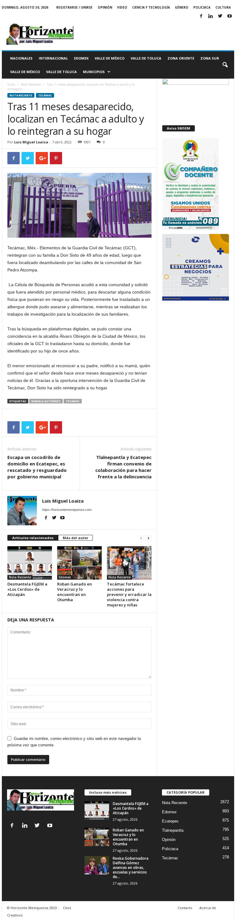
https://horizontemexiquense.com (67, 510)
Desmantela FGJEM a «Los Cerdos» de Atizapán (27, 589)
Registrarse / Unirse (74, 7)
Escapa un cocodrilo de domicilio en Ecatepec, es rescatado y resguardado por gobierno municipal (37, 467)
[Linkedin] (210, 16)
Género (181, 7)
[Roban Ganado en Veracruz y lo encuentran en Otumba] (79, 562)
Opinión (105, 7)
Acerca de (207, 907)
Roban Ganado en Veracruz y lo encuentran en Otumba (74, 591)
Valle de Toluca (146, 58)
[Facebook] (201, 16)
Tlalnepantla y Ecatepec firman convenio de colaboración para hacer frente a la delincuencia (123, 467)
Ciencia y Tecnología (151, 7)
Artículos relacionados (32, 537)
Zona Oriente (180, 58)
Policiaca (201, 7)
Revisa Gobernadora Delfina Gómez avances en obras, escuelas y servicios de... (130, 867)
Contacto (185, 907)
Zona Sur (209, 58)
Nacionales (21, 58)
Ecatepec (170, 821)
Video (122, 7)
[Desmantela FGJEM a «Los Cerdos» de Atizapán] (29, 562)
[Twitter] (220, 16)
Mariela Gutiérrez (46, 401)
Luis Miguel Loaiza (31, 142)
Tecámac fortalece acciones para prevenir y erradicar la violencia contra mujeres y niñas (129, 594)
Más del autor (75, 537)
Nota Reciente (31, 84)
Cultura (223, 7)
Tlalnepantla (172, 830)
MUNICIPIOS (94, 71)
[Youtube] (229, 16)
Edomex (81, 58)
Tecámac (45, 95)
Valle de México (109, 58)
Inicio (11, 84)
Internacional (53, 58)
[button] (225, 65)
